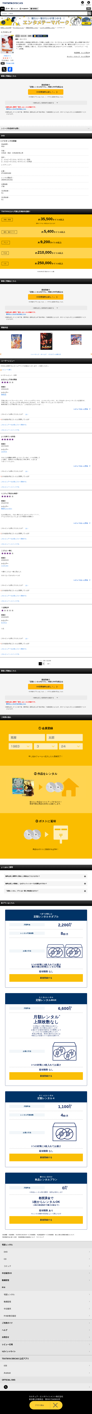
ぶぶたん (4, 451)
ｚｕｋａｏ (4, 565)
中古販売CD (25, 8)
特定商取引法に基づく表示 (9, 1237)
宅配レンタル (9, 1294)
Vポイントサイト (9, 1351)
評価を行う (7, 56)
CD (8, 8)
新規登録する (46, 978)
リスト (82, 5)
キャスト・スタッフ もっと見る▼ (78, 56)
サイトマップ (40, 1237)
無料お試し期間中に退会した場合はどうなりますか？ (22, 876)
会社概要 (4, 1235)
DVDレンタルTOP (6, 27)
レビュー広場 (7, 1344)
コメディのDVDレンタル (47, 27)
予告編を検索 (10, 63)
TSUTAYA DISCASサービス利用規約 (25, 1235)
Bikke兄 (3, 394)
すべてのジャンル (18, 27)
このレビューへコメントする (10, 430)
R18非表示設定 (10, 1316)
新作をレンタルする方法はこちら (16, 109)
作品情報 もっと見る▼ (82, 53)
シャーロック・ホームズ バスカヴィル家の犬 (46, 354)
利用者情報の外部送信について (26, 1237)
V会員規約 (11, 1235)
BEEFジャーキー (6, 508)
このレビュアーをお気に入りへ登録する (13, 425)
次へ (48, 664)
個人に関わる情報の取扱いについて (64, 1235)
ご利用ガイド (7, 1323)
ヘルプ (4, 1330)
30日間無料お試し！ (45, 92)
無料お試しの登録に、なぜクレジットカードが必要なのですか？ (26, 883)
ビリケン (4, 622)
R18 (89, 8)
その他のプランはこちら (36, 97)
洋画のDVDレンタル (32, 27)
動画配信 (35, 8)
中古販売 (7, 1308)
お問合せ (5, 1337)
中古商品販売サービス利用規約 (45, 1235)
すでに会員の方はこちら (55, 97)
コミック (15, 8)
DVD (2, 8)
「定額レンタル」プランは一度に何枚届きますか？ (21, 891)
